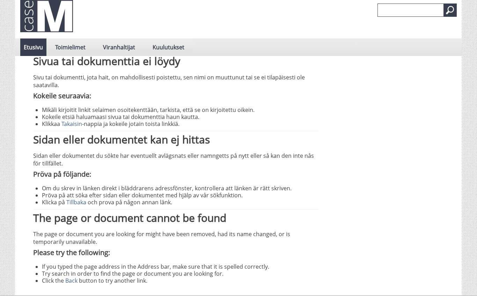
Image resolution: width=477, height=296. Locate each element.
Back (71, 280)
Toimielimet (70, 47)
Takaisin (71, 124)
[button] (450, 10)
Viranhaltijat (119, 47)
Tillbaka (76, 202)
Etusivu (33, 47)
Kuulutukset (168, 47)
